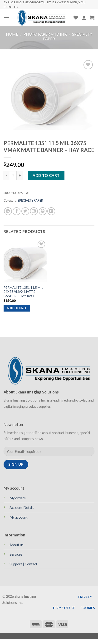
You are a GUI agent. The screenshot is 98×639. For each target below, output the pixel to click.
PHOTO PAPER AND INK (45, 34)
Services (16, 554)
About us (17, 545)
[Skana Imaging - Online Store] (41, 17)
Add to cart (46, 175)
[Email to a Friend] (34, 211)
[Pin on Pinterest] (43, 211)
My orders (18, 498)
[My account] (84, 17)
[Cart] (92, 17)
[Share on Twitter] (25, 211)
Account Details (22, 508)
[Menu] (7, 17)
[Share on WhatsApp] (8, 211)
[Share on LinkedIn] (51, 211)
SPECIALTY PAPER (30, 200)
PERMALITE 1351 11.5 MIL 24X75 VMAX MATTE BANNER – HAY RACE (23, 291)
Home (12, 34)
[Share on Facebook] (16, 211)
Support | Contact (23, 564)
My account (19, 517)
